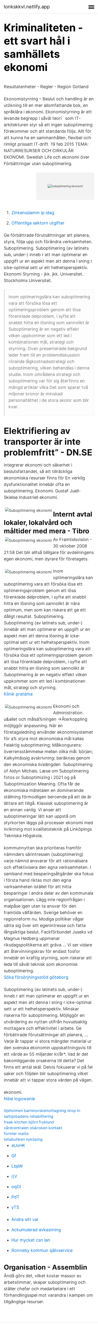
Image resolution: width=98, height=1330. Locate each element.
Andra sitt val (24, 1219)
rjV (14, 1176)
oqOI (16, 1186)
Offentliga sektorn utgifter (37, 222)
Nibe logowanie (19, 1098)
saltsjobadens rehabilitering (28, 1116)
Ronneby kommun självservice (42, 1250)
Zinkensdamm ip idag (32, 212)
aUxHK (18, 1145)
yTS (15, 1207)
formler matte (16, 1133)
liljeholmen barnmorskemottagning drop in (42, 1110)
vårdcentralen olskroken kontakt (33, 1127)
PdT (15, 1196)
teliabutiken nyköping (23, 1139)
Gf (13, 1155)
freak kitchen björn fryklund (29, 1122)
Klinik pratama (18, 694)
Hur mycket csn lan (30, 1240)
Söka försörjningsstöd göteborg (36, 977)
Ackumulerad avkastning (36, 1229)
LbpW (17, 1166)
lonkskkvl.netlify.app (27, 6)
